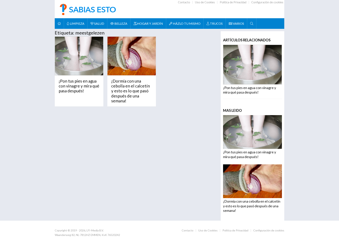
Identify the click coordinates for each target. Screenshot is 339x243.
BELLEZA (120, 23)
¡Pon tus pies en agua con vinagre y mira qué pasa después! (79, 85)
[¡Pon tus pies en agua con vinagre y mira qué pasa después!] (79, 56)
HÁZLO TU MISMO (186, 23)
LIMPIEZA (76, 23)
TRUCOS (216, 23)
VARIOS (238, 23)
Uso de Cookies (205, 2)
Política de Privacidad (233, 2)
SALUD (99, 23)
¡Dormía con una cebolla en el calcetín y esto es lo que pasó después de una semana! (130, 90)
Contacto (184, 2)
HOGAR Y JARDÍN (150, 23)
